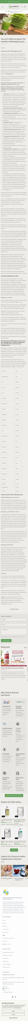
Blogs (4, 935)
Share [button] (3, 47)
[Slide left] (11, 686)
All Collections (6, 929)
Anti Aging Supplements (7, 878)
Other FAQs (5, 941)
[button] (2, 6)
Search (4, 920)
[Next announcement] (25, 1)
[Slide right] (16, 686)
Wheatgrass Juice (5, 84)
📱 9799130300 (6, 988)
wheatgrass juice (9, 73)
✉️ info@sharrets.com (7, 992)
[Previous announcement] (2, 1)
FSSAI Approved (6, 706)
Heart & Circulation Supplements (19, 879)
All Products (5, 932)
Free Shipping (6, 753)
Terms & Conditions (7, 964)
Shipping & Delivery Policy (8, 952)
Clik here (3, 596)
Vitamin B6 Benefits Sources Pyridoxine (12, 668)
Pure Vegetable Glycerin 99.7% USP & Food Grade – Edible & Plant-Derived (7, 820)
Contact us (5, 926)
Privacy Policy (5, 958)
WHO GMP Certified (7, 728)
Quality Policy (5, 961)
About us (4, 923)
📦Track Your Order (7, 944)
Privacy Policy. (18, 1007)
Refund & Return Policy (7, 955)
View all (25, 647)
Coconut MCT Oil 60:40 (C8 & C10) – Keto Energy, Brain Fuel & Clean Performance (20, 842)
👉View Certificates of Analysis (14, 795)
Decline (13, 1014)
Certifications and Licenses (8, 938)
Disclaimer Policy (6, 967)
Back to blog (15, 609)
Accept (13, 1011)
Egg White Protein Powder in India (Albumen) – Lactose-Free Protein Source (7, 842)
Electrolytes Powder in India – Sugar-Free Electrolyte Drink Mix (20, 820)
